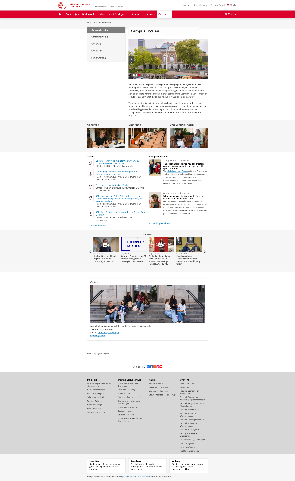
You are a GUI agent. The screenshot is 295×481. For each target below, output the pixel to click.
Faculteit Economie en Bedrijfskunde (189, 392)
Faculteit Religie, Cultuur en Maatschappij (192, 404)
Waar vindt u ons (187, 383)
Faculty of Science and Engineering (189, 434)
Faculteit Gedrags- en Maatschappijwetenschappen (192, 398)
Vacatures (184, 387)
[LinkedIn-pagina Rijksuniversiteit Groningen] (151, 366)
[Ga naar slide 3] (139, 75)
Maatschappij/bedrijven (130, 380)
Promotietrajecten (95, 408)
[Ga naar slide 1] (134, 75)
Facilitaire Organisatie (189, 451)
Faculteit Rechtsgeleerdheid (192, 419)
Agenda (91, 156)
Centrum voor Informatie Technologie (129, 402)
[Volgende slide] (205, 59)
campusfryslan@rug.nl (108, 332)
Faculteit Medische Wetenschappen (188, 414)
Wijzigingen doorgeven (159, 391)
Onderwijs (93, 124)
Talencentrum (124, 393)
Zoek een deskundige (127, 389)
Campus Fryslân (104, 22)
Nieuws (147, 234)
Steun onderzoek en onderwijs (162, 395)
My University (200, 5)
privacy (125, 476)
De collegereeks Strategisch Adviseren (114, 185)
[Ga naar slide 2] (136, 75)
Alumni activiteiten (157, 383)
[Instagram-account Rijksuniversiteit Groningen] (157, 366)
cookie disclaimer (141, 476)
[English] (231, 5)
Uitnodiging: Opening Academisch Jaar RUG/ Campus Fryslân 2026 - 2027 (117, 173)
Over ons (91, 22)
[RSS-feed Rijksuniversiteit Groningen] (154, 366)
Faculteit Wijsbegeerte (189, 429)
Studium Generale (126, 414)
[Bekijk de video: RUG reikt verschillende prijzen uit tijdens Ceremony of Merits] (105, 244)
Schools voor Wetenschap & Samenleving (130, 419)
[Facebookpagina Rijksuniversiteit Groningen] (148, 366)
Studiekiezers (93, 380)
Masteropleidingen (95, 393)
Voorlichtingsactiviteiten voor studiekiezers (100, 384)
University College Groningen (192, 439)
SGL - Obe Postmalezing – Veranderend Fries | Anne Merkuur (121, 213)
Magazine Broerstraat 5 (159, 387)
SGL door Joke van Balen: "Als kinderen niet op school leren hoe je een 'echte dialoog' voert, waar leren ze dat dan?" (120, 199)
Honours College (94, 404)
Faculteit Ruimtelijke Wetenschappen (188, 424)
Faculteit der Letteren (189, 409)
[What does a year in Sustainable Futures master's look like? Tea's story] (155, 200)
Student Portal (218, 5)
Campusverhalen (158, 156)
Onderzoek (134, 124)
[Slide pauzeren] (205, 76)
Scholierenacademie (96, 397)
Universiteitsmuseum (127, 407)
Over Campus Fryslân (182, 124)
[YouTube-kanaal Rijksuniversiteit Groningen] (160, 366)
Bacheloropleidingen (96, 389)
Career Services (125, 411)
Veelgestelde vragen (96, 412)
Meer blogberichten (160, 223)
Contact (186, 5)
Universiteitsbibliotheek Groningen (128, 384)
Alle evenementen (97, 225)
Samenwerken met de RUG (129, 397)
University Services (188, 447)
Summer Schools (94, 401)
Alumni (152, 380)
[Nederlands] (228, 5)
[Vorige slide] (131, 59)
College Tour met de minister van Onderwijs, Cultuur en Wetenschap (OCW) (117, 162)
